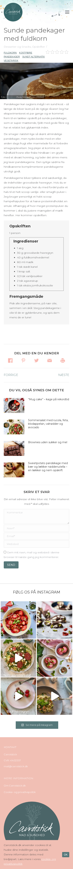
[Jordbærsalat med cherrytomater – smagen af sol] (18, 620)
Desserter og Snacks (17, 46)
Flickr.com (11, 97)
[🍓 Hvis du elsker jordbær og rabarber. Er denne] (18, 696)
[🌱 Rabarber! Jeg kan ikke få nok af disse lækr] (54, 658)
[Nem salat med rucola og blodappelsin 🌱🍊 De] (18, 658)
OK (66, 854)
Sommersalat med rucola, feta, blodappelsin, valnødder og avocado (48, 424)
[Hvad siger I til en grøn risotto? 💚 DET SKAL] (54, 696)
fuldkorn (10, 53)
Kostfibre (25, 53)
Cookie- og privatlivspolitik (20, 792)
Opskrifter (38, 46)
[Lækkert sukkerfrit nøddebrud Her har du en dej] (54, 620)
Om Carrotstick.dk (15, 785)
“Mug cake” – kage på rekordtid (48, 399)
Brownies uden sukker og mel (47, 442)
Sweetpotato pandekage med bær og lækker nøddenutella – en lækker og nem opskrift (48, 466)
